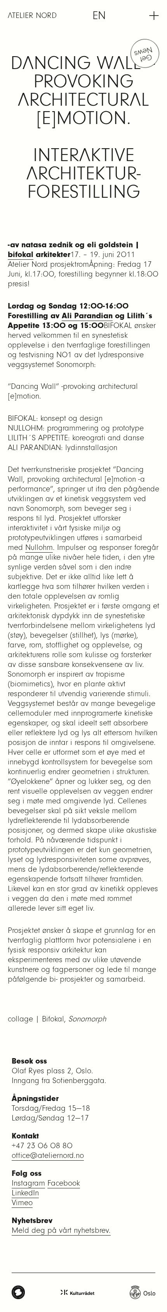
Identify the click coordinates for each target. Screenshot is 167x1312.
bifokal (20, 254)
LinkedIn (25, 1192)
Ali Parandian (87, 315)
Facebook (63, 1183)
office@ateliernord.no (48, 1155)
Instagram (28, 1183)
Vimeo (22, 1202)
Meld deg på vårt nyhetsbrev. (61, 1230)
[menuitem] (99, 15)
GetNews (143, 54)
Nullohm (39, 547)
